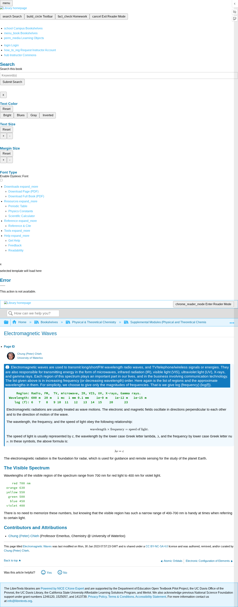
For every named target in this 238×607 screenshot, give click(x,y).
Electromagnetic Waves (37, 546)
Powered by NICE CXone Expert (63, 588)
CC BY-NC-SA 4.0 (157, 546)
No (65, 572)
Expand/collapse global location (232, 321)
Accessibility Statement (150, 596)
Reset (6, 108)
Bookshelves (49, 322)
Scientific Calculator (21, 216)
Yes (49, 572)
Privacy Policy (97, 596)
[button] (15, 245)
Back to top (11, 560)
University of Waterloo (30, 358)
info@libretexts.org (19, 601)
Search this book (11, 68)
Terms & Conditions (121, 596)
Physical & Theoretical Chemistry (94, 322)
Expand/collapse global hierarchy (8, 322)
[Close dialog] (2, 285)
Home (22, 322)
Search (10, 313)
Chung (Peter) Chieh (29, 353)
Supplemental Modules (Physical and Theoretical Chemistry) (170, 322)
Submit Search (12, 81)
